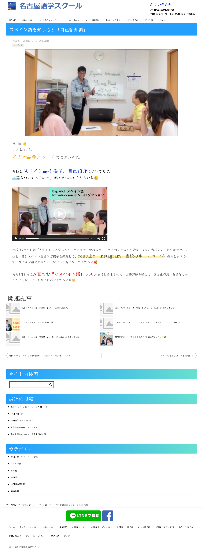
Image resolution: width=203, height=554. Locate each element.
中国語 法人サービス (164, 527)
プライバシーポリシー (36, 536)
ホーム (12, 527)
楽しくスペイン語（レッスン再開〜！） (29, 407)
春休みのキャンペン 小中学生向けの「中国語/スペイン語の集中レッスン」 (41, 356)
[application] (59, 214)
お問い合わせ (132, 20)
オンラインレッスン (49, 20)
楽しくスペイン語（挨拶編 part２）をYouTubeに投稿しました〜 (51, 337)
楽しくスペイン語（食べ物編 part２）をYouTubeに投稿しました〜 (145, 307)
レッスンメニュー (73, 20)
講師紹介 (96, 20)
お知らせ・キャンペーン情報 (24, 457)
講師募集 (15, 491)
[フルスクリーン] (103, 238)
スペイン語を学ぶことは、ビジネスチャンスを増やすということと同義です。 (149, 322)
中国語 (14, 477)
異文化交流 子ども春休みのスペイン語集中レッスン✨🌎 (140, 337)
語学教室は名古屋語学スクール (27, 547)
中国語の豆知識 (18, 484)
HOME (12, 20)
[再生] (16, 238)
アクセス (149, 20)
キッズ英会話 (144, 527)
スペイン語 (18, 45)
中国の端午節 (17, 414)
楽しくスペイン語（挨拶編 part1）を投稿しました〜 (46, 307)
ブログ (162, 20)
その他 (14, 470)
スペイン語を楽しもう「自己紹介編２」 (39, 322)
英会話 (130, 527)
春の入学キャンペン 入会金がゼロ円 (28, 434)
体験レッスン (28, 20)
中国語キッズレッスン (101, 527)
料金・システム (113, 20)
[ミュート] (98, 238)
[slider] (57, 238)
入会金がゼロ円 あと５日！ (24, 427)
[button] (60, 214)
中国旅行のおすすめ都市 (22, 420)
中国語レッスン (79, 527)
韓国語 (120, 527)
